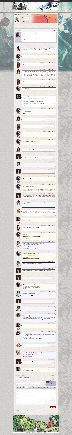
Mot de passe (21, 19)
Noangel (18, 67)
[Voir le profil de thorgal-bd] (18, 58)
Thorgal (48, 383)
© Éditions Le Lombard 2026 (40, 432)
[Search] (58, 0)
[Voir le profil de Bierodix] (18, 353)
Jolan (51, 384)
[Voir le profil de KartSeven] (18, 173)
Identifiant (22, 17)
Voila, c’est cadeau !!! (27, 356)
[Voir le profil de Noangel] (18, 34)
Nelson (18, 74)
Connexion (41, 0)
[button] (17, 387)
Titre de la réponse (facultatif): (24, 377)
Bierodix (18, 354)
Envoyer (53, 407)
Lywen (18, 51)
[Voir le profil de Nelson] (18, 73)
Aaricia (52, 383)
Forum (28, 12)
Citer (55, 30)
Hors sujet (21, 14)
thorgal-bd (18, 59)
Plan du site (30, 432)
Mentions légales (34, 432)
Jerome (18, 167)
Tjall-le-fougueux (18, 348)
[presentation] (17, 387)
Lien (49, 46)
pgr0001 (18, 336)
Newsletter (50, 0)
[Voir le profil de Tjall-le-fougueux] (18, 346)
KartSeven (18, 174)
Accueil (15, 14)
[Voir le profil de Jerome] (18, 204)
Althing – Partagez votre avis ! (35, 12)
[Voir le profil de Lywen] (18, 50)
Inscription (46, 0)
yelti (18, 214)
